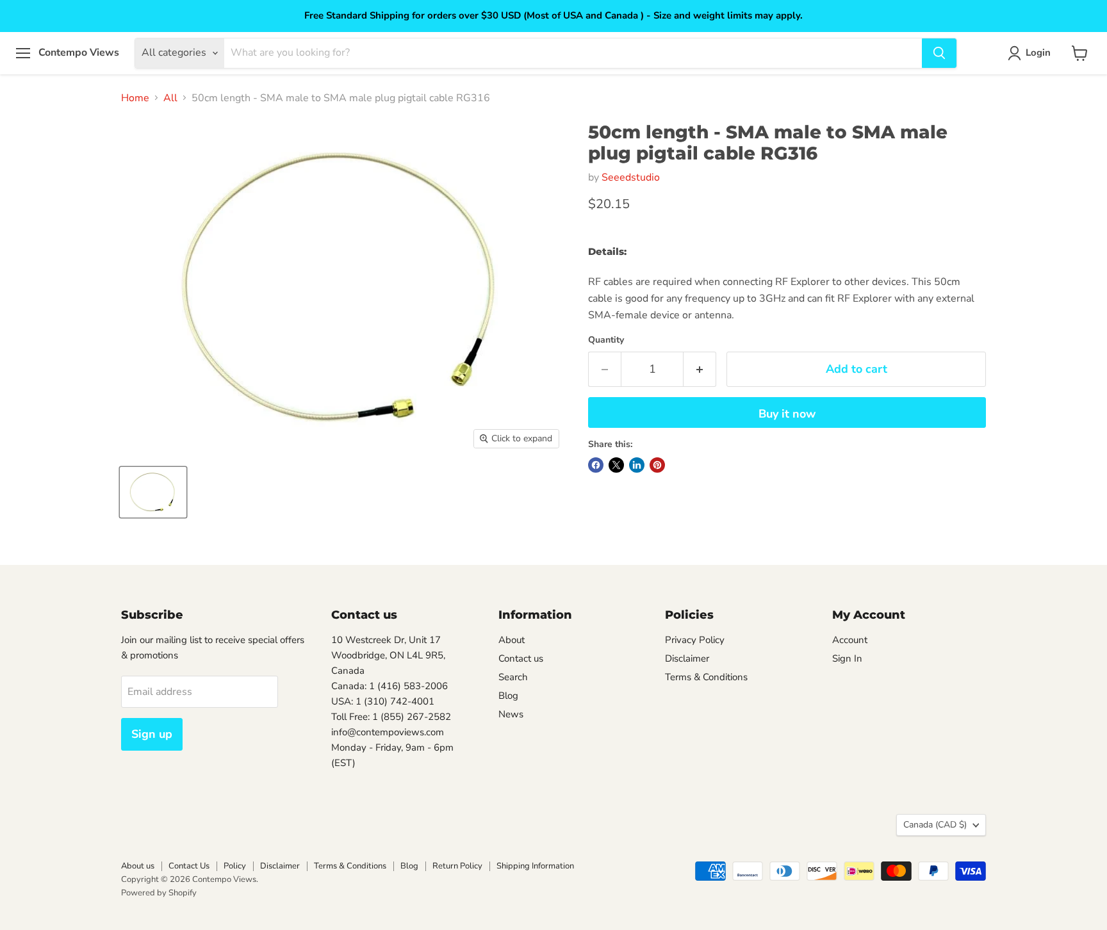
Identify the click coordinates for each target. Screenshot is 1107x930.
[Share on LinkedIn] (636, 465)
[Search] (939, 53)
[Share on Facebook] (595, 465)
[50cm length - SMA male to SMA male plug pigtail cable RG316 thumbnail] (153, 492)
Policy (235, 866)
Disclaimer (687, 658)
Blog (508, 695)
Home (135, 98)
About (511, 639)
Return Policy (457, 866)
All (170, 98)
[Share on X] (616, 465)
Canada (935, 825)
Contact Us (188, 866)
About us (137, 866)
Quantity (606, 340)
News (510, 714)
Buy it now (787, 413)
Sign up (151, 734)
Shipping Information (535, 866)
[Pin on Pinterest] (657, 465)
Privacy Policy (695, 639)
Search (513, 677)
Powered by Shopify (159, 893)
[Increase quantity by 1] (700, 369)
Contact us (520, 658)
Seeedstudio (631, 177)
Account (849, 639)
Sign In (847, 658)
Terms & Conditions (706, 677)
